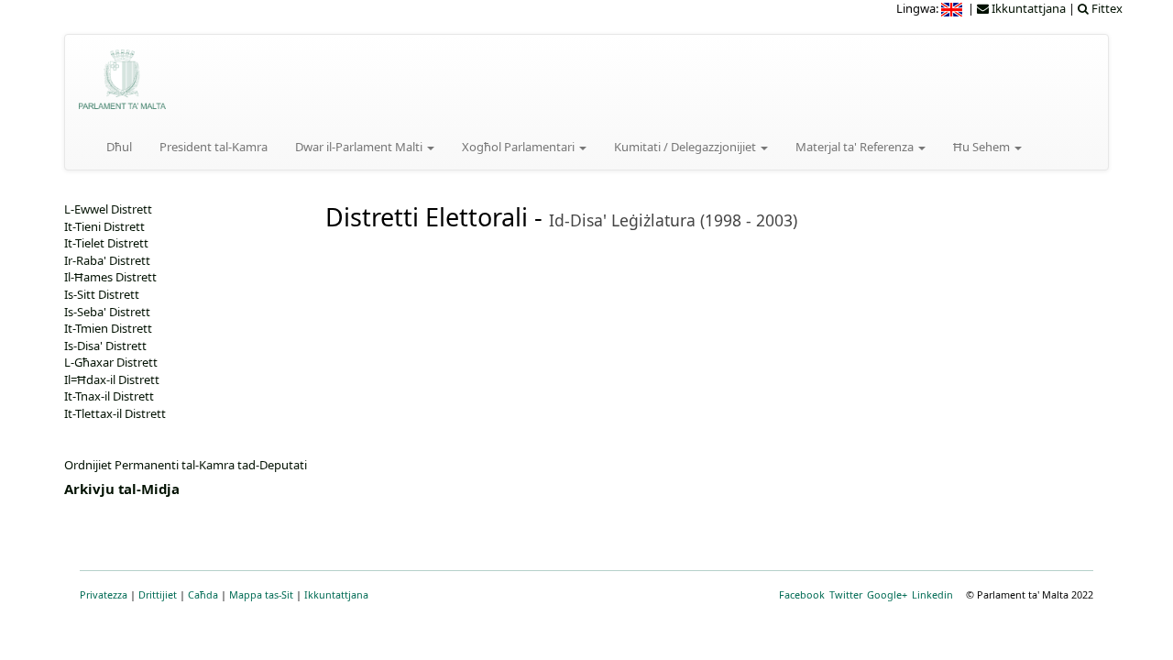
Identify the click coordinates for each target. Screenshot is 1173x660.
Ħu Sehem (983, 146)
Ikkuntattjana (336, 594)
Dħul (119, 146)
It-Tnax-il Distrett (109, 396)
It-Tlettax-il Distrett (115, 413)
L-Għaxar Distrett (111, 362)
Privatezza (103, 594)
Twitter (845, 594)
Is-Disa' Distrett (105, 345)
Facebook (802, 594)
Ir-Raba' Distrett (107, 260)
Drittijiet (157, 594)
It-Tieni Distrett (104, 226)
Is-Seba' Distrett (107, 311)
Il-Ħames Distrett (110, 277)
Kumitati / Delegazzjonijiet (686, 146)
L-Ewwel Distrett (108, 209)
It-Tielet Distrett (106, 243)
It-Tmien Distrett (108, 328)
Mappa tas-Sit (261, 594)
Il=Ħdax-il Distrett (111, 379)
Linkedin (932, 594)
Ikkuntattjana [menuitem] (1027, 8)
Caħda (203, 594)
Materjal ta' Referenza (855, 146)
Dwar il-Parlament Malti (360, 146)
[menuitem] (953, 8)
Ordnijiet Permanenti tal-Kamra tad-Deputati (185, 464)
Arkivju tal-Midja (122, 488)
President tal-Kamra (213, 146)
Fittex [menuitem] (1106, 8)
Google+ (887, 594)
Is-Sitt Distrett (101, 294)
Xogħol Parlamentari (519, 146)
